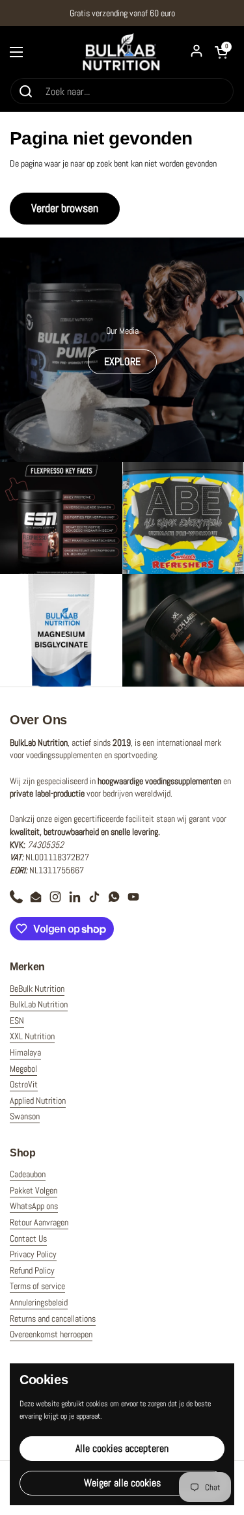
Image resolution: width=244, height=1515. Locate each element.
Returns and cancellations (53, 1318)
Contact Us (28, 1238)
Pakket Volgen (33, 1190)
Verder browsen (64, 207)
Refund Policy (32, 1270)
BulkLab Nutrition (39, 1004)
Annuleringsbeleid (39, 1302)
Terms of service (37, 1286)
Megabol (23, 1068)
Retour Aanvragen (39, 1222)
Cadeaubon (28, 1174)
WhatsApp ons (34, 1206)
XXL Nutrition (32, 1036)
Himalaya (25, 1052)
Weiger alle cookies (122, 1483)
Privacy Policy (33, 1254)
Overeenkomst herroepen (51, 1334)
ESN (17, 1020)
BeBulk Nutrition (37, 988)
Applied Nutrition (38, 1100)
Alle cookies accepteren (122, 1448)
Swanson (25, 1116)
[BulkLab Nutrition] (122, 52)
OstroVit (24, 1084)
